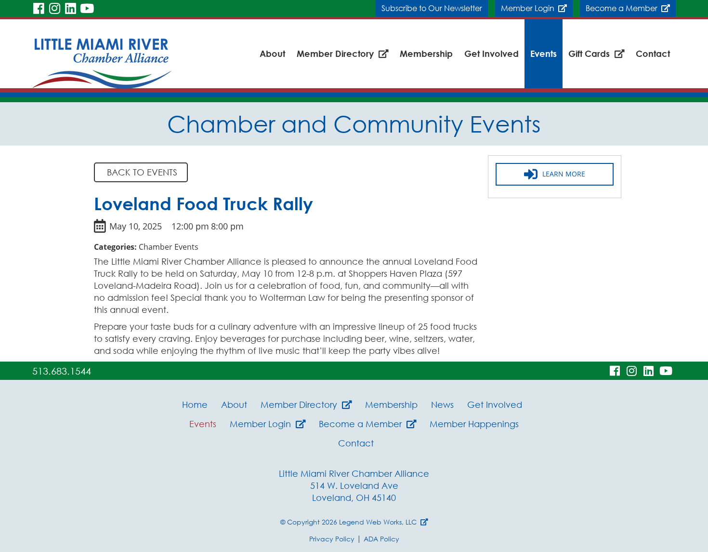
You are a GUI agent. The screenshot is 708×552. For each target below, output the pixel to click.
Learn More (563, 173)
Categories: (115, 247)
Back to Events (141, 172)
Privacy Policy (331, 539)
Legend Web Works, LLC (379, 522)
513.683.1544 (61, 371)
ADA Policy (381, 539)
